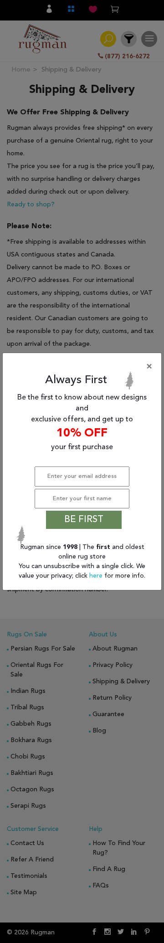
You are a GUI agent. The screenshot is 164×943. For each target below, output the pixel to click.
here (96, 576)
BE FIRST (83, 519)
